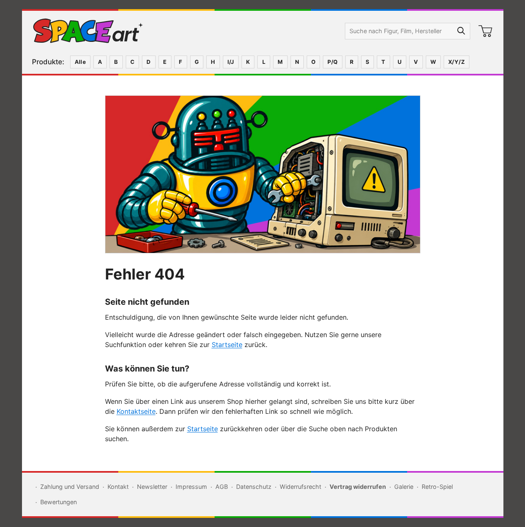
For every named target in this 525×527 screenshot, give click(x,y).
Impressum (191, 486)
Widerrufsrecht (300, 486)
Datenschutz (253, 486)
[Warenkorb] (485, 31)
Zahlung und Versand (69, 486)
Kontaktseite (136, 411)
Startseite (227, 344)
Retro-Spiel (437, 486)
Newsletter (152, 486)
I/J (230, 61)
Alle (80, 61)
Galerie (403, 486)
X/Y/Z (456, 61)
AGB (221, 486)
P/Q (332, 61)
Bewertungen (58, 501)
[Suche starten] (461, 31)
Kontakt (118, 486)
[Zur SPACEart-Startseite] (88, 31)
